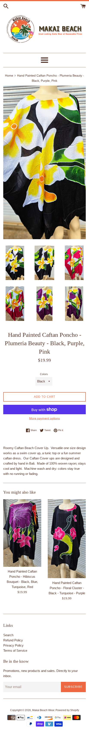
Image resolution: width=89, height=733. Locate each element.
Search (8, 635)
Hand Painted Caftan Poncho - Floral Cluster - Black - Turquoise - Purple (67, 588)
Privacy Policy (13, 645)
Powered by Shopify (67, 710)
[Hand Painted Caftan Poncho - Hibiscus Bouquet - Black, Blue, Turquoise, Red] (22, 533)
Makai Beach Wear (43, 710)
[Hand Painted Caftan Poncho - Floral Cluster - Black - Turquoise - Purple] (67, 538)
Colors (44, 374)
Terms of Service (15, 650)
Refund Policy (13, 640)
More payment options (44, 418)
